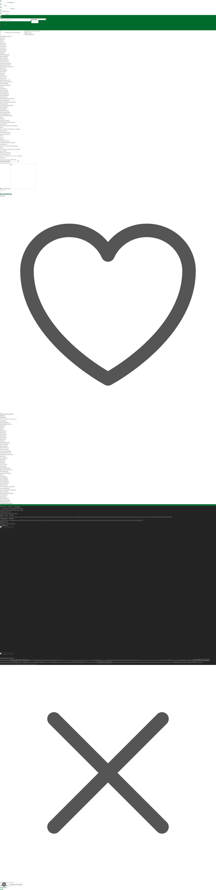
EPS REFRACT (4, 107)
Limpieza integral (4, 100)
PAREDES (74, 662)
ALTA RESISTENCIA (20, 660)
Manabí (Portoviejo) (5, 132)
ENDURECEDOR (131, 660)
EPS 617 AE (3, 51)
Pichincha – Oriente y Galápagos (9, 125)
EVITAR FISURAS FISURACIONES (151, 660)
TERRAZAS (176, 662)
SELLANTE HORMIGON (147, 662)
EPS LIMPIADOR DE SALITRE (8, 102)
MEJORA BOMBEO (39, 662)
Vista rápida (3, 417)
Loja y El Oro (3, 130)
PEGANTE (81, 662)
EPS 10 (2, 41)
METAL (48, 662)
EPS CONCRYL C (29, 34)
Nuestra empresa (4, 120)
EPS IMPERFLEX (4, 93)
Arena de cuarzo (4, 61)
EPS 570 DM (3, 49)
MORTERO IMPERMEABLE (64, 662)
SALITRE (140, 662)
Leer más (2, 195)
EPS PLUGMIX (4, 58)
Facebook (2, 523)
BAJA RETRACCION (74, 660)
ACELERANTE (5, 660)
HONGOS (175, 660)
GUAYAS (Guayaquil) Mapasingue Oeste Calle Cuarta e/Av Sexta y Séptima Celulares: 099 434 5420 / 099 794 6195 (141, 516)
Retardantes (3, 108)
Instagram (13, 523)
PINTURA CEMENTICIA (91, 662)
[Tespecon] (3, 15)
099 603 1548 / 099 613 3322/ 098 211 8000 (12, 510)
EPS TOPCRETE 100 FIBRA (7, 98)
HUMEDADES (201, 659)
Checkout (41, 22)
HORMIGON (182, 660)
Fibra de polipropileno (6, 81)
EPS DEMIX (3, 71)
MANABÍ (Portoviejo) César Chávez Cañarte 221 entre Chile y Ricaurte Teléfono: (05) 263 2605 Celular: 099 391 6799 (112, 520)
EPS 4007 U (3, 46)
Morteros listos (4, 103)
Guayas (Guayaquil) (5, 134)
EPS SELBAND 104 (5, 113)
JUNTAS (14, 662)
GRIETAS (169, 660)
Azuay (1, 127)
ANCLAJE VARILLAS (52, 660)
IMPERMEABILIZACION (5, 662)
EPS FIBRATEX (4, 56)
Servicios (2, 118)
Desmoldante (3, 70)
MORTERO (53, 662)
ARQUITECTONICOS (64, 660)
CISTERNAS (97, 660)
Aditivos (2, 39)
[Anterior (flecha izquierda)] (0, 889)
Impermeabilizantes (5, 85)
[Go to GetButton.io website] (4, 888)
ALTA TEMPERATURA (37, 660)
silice (171, 662)
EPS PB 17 (2, 37)
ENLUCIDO (140, 660)
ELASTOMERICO (119, 660)
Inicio (1, 117)
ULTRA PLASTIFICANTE (189, 662)
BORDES (86, 660)
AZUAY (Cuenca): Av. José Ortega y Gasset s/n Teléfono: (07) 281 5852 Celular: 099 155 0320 (24, 516)
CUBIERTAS (109, 660)
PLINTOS (115, 662)
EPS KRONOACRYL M (6, 36)
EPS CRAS (2, 68)
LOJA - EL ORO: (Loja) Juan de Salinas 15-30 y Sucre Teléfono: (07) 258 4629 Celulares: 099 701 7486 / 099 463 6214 (80, 516)
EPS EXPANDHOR (5, 54)
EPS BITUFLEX (4, 90)
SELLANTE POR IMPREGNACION (162, 662)
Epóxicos (2, 73)
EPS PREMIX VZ (4, 59)
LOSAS (25, 662)
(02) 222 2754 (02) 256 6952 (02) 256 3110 (12, 508)
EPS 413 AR (3, 48)
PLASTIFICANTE (105, 662)
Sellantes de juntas (5, 112)
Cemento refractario (5, 63)
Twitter (8, 523)
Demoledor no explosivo (6, 66)
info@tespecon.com (5, 511)
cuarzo (103, 660)
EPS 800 (2, 53)
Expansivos (3, 78)
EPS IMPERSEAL (4, 95)
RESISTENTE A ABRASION (131, 662)
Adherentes (28, 32)
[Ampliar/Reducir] (0, 887)
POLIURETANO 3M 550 (6, 115)
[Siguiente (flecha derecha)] (2, 889)
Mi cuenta (41, 21)
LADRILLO (20, 662)
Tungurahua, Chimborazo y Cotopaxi (10, 129)
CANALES (90, 660)
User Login (3, 24)
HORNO (189, 660)
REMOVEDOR (120, 662)
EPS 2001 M (3, 43)
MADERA (30, 662)
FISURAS (163, 660)
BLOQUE (81, 660)
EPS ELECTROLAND (5, 64)
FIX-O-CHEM (3, 76)
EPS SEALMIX (3, 97)
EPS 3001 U (3, 44)
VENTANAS (200, 662)
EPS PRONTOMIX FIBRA (6, 105)
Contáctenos (3, 124)
